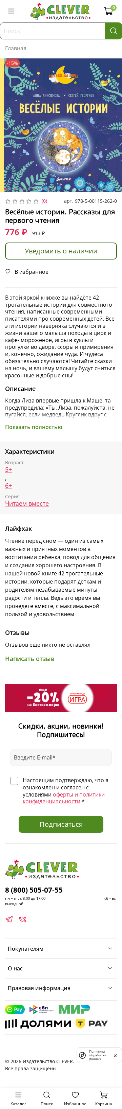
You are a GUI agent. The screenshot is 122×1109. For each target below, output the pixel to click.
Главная (15, 48)
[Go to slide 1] (5, 189)
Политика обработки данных (97, 1055)
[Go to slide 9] (43, 189)
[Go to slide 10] (48, 189)
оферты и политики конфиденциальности (64, 798)
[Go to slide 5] (24, 189)
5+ (8, 469)
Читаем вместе (27, 503)
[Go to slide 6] (29, 189)
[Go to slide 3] (15, 189)
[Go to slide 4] (20, 189)
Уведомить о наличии (61, 250)
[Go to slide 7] (34, 189)
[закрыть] (115, 1055)
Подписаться (61, 824)
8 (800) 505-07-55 (34, 890)
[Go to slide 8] (39, 189)
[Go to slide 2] (10, 189)
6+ (8, 485)
